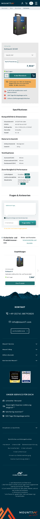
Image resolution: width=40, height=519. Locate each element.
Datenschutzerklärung (29, 444)
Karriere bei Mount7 (10, 360)
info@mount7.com (21, 322)
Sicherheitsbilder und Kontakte (29, 241)
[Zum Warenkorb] (26, 3)
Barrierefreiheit (13, 448)
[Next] (38, 271)
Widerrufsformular (20, 452)
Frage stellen (26, 223)
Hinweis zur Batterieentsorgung (20, 455)
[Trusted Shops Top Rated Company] (14, 377)
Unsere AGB (16, 444)
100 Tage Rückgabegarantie (17, 95)
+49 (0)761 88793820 (21, 313)
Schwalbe (7, 46)
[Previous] (2, 271)
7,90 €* (31, 66)
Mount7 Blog (7, 349)
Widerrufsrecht (26, 448)
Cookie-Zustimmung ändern (20, 459)
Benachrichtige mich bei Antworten (17, 218)
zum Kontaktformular (18, 331)
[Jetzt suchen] (31, 3)
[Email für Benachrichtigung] (11, 223)
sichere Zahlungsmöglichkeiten (18, 98)
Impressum (6, 444)
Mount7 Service (8, 344)
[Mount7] (8, 3)
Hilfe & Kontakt (8, 355)
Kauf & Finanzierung (11, 61)
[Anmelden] (22, 3)
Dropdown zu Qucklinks (11, 428)
